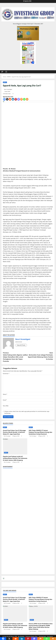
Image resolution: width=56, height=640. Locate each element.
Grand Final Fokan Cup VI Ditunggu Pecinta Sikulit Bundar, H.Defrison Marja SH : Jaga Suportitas (14, 432)
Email (5, 400)
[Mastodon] (18, 99)
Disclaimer (50, 636)
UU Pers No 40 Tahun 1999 (9, 636)
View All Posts (21, 345)
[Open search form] (54, 71)
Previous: (15, 357)
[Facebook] (4, 99)
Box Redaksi (21, 636)
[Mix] (21, 99)
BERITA (4, 82)
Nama (5, 394)
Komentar (6, 373)
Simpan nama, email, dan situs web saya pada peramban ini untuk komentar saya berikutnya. (26, 412)
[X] (7, 99)
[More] (27, 99)
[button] (2, 71)
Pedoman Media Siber (32, 636)
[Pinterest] (15, 99)
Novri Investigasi (8, 89)
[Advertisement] (28, 480)
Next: (40, 356)
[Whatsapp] (24, 99)
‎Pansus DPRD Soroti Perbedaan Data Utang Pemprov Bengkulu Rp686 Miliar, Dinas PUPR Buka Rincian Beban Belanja (40, 626)
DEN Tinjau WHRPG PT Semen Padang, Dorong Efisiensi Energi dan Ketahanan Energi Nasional (40, 432)
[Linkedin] (13, 99)
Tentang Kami (42, 636)
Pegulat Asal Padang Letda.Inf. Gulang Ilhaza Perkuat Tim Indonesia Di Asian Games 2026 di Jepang (15, 458)
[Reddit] (10, 99)
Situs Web (5, 406)
